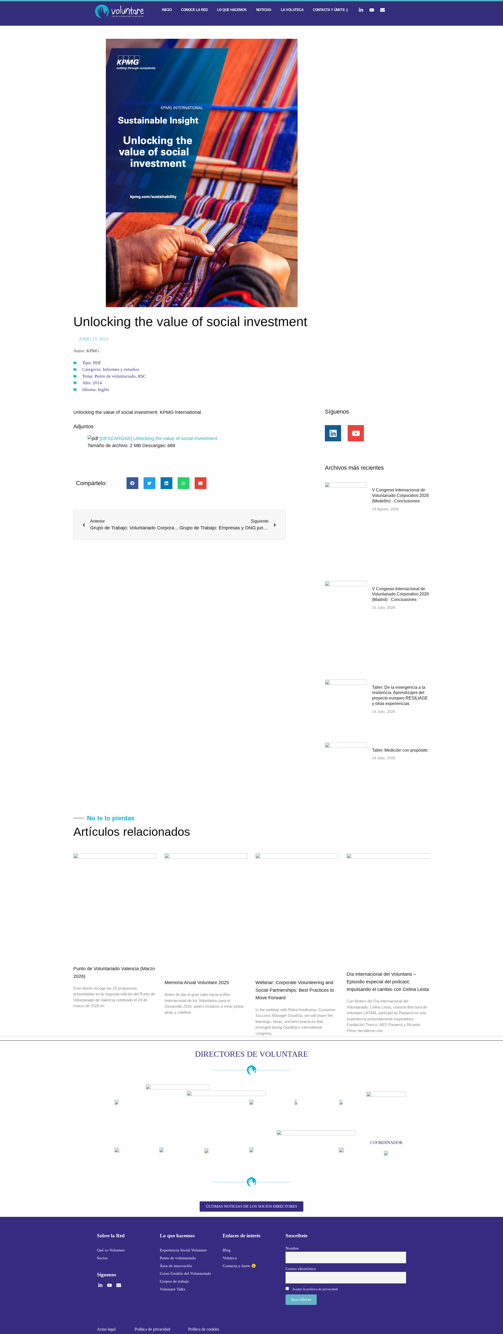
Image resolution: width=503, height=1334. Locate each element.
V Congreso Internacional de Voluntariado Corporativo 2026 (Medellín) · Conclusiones (400, 495)
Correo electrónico (301, 1268)
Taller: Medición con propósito (400, 750)
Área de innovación (176, 1266)
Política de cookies (203, 1329)
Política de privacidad (152, 1329)
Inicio (167, 10)
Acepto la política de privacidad (315, 1289)
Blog (227, 1250)
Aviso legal (106, 1329)
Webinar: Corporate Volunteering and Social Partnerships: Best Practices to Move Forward (294, 990)
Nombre (292, 1248)
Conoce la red (194, 10)
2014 (97, 382)
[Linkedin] (333, 433)
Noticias (263, 10)
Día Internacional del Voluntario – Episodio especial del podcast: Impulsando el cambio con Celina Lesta (388, 982)
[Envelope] (382, 10)
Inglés (103, 389)
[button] (132, 483)
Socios (102, 1258)
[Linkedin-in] (361, 10)
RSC (142, 376)
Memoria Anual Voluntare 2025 (197, 982)
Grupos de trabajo (174, 1281)
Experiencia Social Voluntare (183, 1250)
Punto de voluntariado (115, 376)
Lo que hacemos (232, 10)
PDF (97, 362)
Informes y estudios (121, 369)
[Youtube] (371, 10)
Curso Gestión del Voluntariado (185, 1273)
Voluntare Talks (172, 1289)
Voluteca (230, 1258)
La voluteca (292, 10)
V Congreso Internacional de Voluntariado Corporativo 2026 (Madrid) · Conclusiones (400, 594)
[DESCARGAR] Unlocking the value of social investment (158, 438)
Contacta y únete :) (330, 10)
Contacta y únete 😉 (239, 1266)
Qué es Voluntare (111, 1250)
